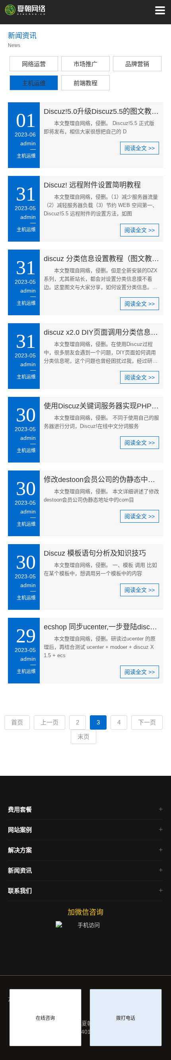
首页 (17, 722)
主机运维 (34, 83)
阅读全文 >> (139, 148)
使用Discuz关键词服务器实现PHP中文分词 (101, 406)
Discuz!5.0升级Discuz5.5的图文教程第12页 (101, 111)
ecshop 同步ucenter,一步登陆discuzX (101, 627)
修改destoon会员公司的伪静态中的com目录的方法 (101, 480)
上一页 (49, 722)
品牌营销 (137, 64)
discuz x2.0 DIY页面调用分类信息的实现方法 (101, 332)
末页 (83, 736)
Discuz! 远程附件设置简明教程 (92, 185)
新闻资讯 (20, 870)
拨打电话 (125, 1018)
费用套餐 (20, 809)
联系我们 (20, 890)
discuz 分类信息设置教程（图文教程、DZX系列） (101, 259)
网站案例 (20, 829)
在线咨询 (45, 1018)
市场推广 (85, 64)
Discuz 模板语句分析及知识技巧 (95, 553)
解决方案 (20, 850)
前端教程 (85, 83)
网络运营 (34, 64)
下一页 (147, 722)
